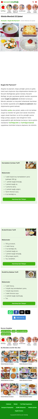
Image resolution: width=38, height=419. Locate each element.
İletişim (15, 404)
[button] (36, 1)
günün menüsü (6, 331)
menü (13, 331)
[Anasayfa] (10, 2)
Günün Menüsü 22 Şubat (7, 364)
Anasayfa (4, 20)
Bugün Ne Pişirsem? (14, 20)
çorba (10, 110)
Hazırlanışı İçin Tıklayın (19, 199)
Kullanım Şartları (32, 407)
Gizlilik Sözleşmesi (21, 407)
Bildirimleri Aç (20, 317)
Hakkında (8, 404)
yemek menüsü (6, 334)
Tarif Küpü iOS (13, 123)
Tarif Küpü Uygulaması (26, 404)
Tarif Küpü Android (27, 123)
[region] (19, 67)
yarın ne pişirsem (22, 331)
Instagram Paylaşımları (7, 407)
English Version (19, 411)
